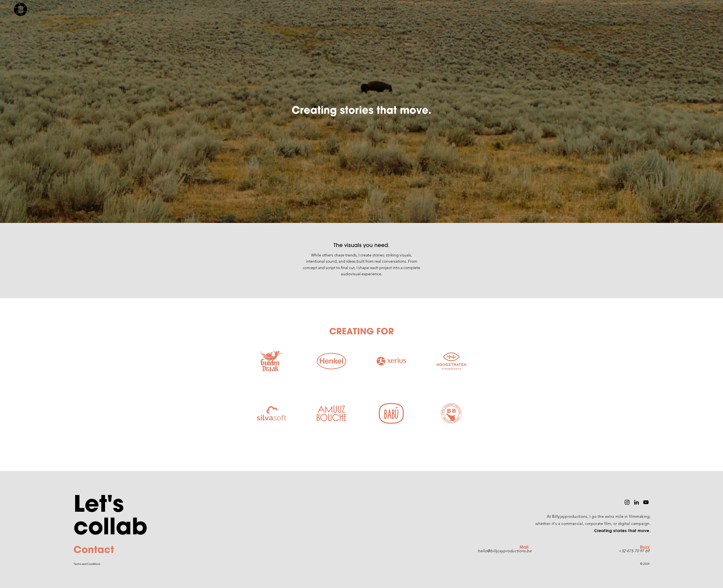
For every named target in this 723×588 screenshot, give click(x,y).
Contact (93, 550)
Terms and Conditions (86, 564)
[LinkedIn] (636, 502)
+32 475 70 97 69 (634, 550)
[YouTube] (646, 502)
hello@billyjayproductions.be (505, 550)
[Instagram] (627, 502)
